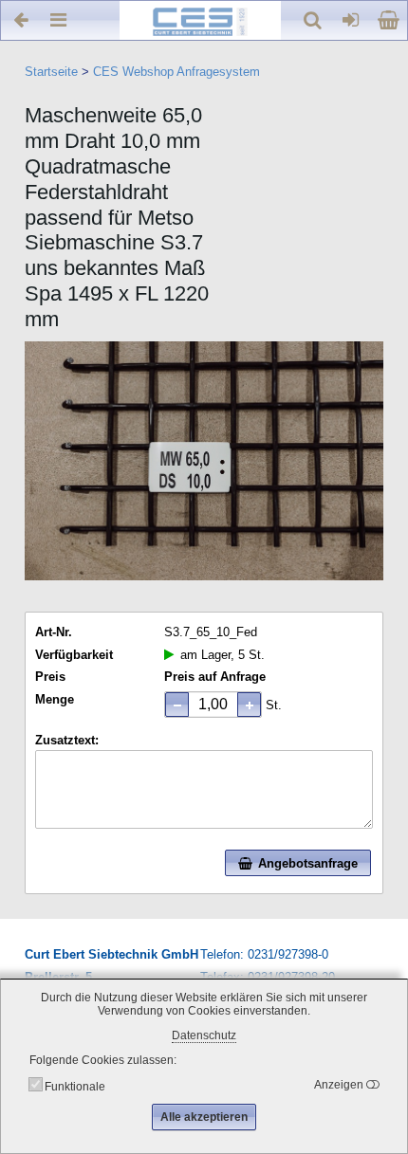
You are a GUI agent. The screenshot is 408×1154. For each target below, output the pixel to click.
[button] (249, 704)
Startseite (51, 71)
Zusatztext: (67, 740)
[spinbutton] (213, 704)
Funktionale (75, 1086)
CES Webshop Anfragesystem (176, 71)
